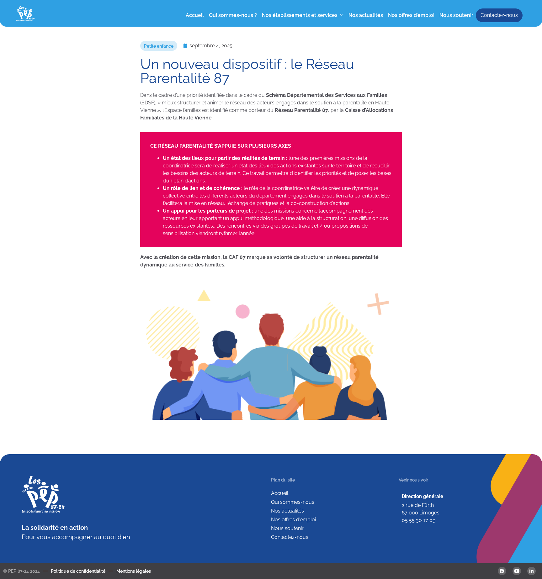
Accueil (195, 15)
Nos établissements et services (299, 15)
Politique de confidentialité (78, 571)
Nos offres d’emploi (411, 15)
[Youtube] (517, 571)
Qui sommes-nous (292, 502)
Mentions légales (133, 571)
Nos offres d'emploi (293, 520)
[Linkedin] (531, 571)
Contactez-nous (499, 15)
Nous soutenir (456, 15)
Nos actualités (365, 15)
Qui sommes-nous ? (233, 15)
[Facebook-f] (502, 571)
